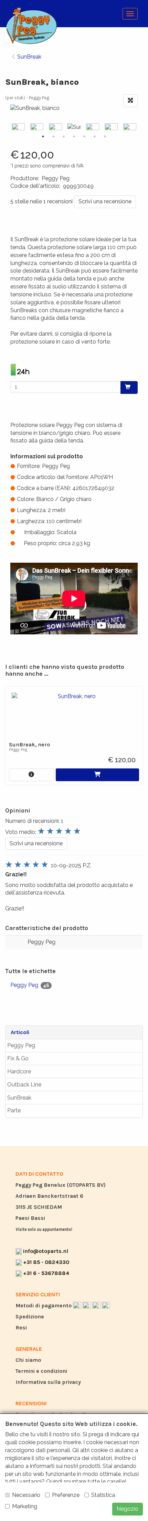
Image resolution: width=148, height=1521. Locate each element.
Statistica (103, 1495)
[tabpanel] (74, 127)
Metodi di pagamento (44, 1305)
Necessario (26, 1495)
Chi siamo (28, 1360)
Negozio (127, 1508)
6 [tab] (94, 136)
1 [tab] (43, 136)
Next (139, 127)
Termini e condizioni (41, 1371)
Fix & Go (18, 1058)
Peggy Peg (21, 1045)
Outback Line (24, 1084)
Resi (21, 1327)
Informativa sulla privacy (48, 1382)
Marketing (24, 1506)
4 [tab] (74, 136)
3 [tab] (63, 136)
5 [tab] (84, 136)
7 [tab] (105, 136)
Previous (8, 127)
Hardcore (19, 1071)
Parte (14, 1110)
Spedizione (29, 1316)
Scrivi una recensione (104, 201)
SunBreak (19, 1097)
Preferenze (66, 1495)
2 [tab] (53, 136)
